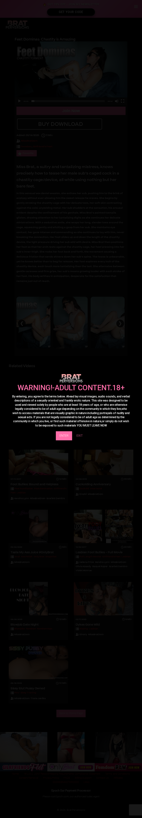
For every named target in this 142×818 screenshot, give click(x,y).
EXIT (80, 435)
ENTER (64, 435)
